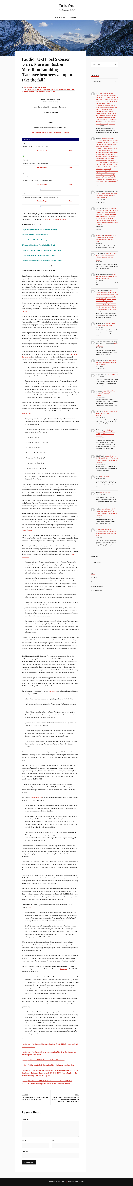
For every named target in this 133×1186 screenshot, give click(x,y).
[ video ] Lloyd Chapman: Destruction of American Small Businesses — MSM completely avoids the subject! (65, 1099)
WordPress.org (98, 590)
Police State (50, 92)
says (30, 907)
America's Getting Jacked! (36, 89)
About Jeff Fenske (60, 17)
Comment (26, 1119)
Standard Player (42, 150)
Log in (95, 577)
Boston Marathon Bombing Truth (59, 89)
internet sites (53, 691)
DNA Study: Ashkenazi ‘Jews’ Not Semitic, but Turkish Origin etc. (106, 362)
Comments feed (98, 586)
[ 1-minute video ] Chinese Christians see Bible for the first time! (35, 1098)
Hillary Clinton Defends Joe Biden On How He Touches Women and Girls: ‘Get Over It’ (106, 195)
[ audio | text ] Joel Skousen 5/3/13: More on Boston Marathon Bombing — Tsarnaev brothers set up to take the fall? (47, 69)
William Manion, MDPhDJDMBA (106, 529)
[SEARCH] (115, 64)
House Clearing (27, 530)
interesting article (36, 797)
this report (63, 969)
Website (25, 1151)
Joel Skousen (40, 92)
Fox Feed (25, 311)
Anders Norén (79, 1181)
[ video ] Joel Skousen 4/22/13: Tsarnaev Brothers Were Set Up (43, 1060)
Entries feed (97, 582)
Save (70, 150)
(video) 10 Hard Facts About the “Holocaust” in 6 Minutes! (105, 393)
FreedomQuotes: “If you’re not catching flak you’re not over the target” (106, 533)
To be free (66, 5)
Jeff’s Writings (74, 17)
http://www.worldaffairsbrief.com (56, 219)
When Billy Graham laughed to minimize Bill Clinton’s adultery (106, 276)
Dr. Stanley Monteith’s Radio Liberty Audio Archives (50, 132)
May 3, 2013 (42, 87)
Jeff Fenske (28, 87)
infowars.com (26, 413)
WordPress (61, 1181)
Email (54, 1141)
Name (24, 1141)
